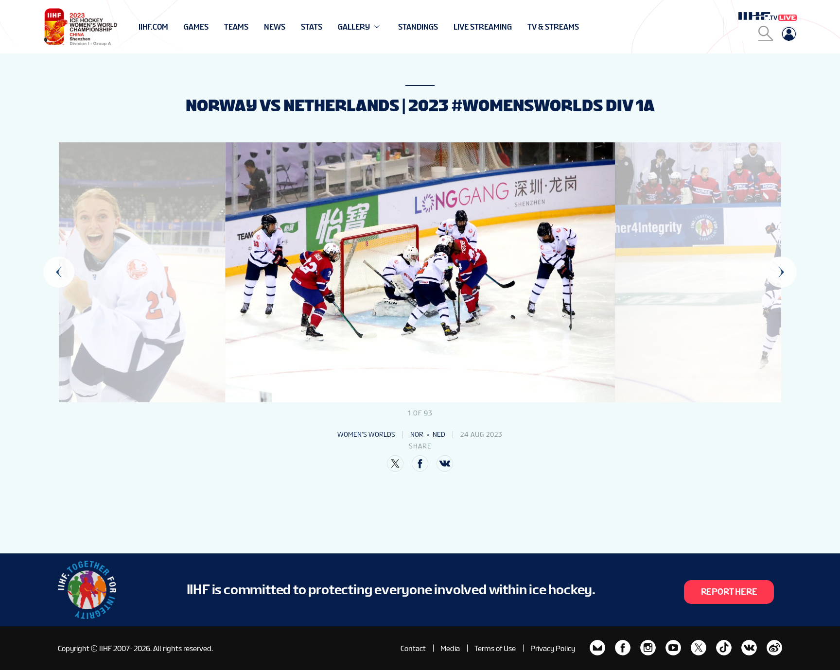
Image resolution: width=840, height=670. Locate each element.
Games (196, 27)
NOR (416, 434)
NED (439, 434)
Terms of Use (495, 648)
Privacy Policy (552, 648)
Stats (311, 27)
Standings (418, 27)
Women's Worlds (366, 434)
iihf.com (153, 27)
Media (450, 648)
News (274, 27)
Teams (236, 27)
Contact (413, 648)
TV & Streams (553, 27)
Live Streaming (483, 27)
